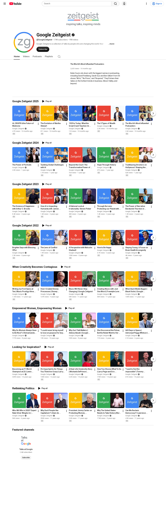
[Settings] (146, 3)
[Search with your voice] (124, 3)
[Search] (115, 3)
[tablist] (83, 56)
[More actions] (38, 124)
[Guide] (4, 3)
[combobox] (77, 3)
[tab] (17, 56)
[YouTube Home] (15, 3)
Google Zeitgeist (18, 129)
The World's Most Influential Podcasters (87, 64)
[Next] (153, 113)
